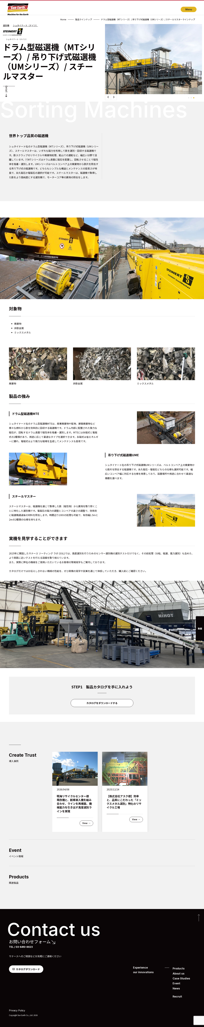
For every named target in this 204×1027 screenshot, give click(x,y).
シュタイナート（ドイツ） (25, 25)
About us (178, 973)
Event (176, 983)
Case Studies (181, 978)
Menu (188, 9)
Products (179, 968)
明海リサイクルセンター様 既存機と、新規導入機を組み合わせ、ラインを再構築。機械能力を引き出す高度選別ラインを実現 (74, 803)
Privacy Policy (17, 1010)
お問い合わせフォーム (30, 941)
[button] (114, 97)
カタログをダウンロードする (102, 703)
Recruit (177, 996)
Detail (6, 88)
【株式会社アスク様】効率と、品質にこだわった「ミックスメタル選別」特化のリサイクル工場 (124, 801)
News (176, 988)
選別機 (6, 25)
